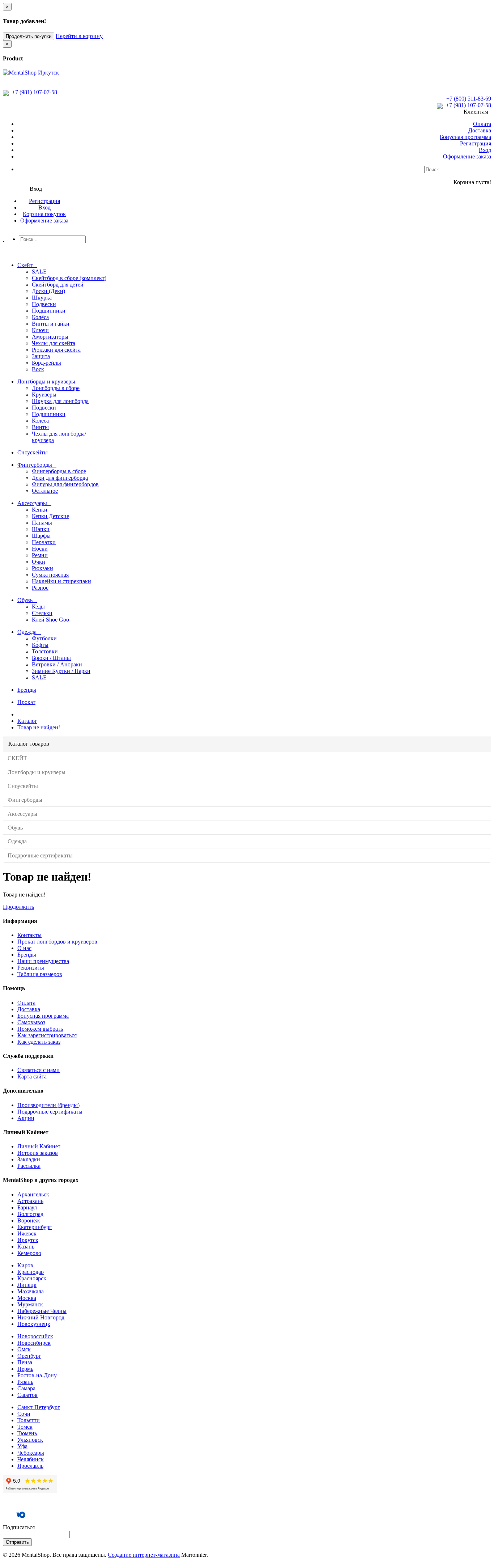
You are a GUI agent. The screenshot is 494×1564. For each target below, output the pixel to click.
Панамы (42, 523)
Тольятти (28, 1420)
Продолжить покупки (28, 36)
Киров (25, 1265)
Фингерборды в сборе (59, 471)
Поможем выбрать (40, 1029)
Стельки (42, 613)
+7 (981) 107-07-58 (33, 92)
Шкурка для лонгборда (60, 401)
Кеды (38, 606)
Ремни (40, 555)
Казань (25, 1246)
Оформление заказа (467, 156)
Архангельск (33, 1194)
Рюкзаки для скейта (56, 350)
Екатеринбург (34, 1227)
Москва (26, 1298)
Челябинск (30, 1459)
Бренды (26, 954)
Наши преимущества (43, 961)
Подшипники (48, 311)
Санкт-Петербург (38, 1407)
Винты (40, 427)
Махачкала (30, 1291)
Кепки (39, 510)
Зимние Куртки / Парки (61, 671)
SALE (39, 271)
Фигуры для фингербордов (65, 484)
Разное (40, 588)
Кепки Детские (50, 516)
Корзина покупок (44, 214)
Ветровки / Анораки (57, 664)
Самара (26, 1388)
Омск (24, 1349)
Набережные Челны (42, 1311)
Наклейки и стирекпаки (61, 581)
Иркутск (27, 1240)
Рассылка (29, 1166)
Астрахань (30, 1201)
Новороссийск (35, 1336)
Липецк (27, 1285)
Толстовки (45, 651)
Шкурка (42, 297)
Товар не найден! (38, 727)
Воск (38, 369)
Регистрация (475, 143)
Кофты (40, 645)
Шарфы (41, 536)
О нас (24, 948)
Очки (38, 562)
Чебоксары (30, 1453)
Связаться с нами (38, 1070)
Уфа (22, 1446)
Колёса (40, 317)
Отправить (17, 1542)
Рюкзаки (42, 568)
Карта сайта (32, 1076)
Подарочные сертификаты (49, 1112)
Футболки (44, 638)
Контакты (29, 935)
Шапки (41, 529)
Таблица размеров (39, 974)
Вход (485, 150)
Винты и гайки (50, 324)
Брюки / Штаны (51, 658)
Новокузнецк (33, 1324)
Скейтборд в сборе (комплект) (69, 278)
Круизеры (44, 394)
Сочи (23, 1414)
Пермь (25, 1369)
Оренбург (29, 1356)
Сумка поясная (50, 575)
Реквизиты (30, 968)
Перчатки (44, 542)
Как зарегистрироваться (47, 1035)
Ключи (40, 330)
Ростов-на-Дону (37, 1375)
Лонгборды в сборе (56, 388)
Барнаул (27, 1207)
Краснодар (30, 1272)
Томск (25, 1427)
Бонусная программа (465, 137)
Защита (41, 356)
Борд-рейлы (46, 363)
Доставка (479, 130)
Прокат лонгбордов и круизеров (57, 941)
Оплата (482, 124)
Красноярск (31, 1278)
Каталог (27, 721)
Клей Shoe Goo (50, 619)
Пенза (24, 1362)
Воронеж (28, 1220)
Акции (25, 1118)
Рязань (25, 1382)
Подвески (44, 304)
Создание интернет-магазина (144, 1555)
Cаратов (27, 1395)
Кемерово (29, 1253)
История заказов (37, 1153)
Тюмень (27, 1433)
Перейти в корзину (79, 36)
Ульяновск (30, 1440)
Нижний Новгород (40, 1317)
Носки (40, 549)
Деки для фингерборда (60, 478)
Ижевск (27, 1233)
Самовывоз (31, 1022)
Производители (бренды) (48, 1105)
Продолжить (18, 907)
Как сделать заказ (38, 1042)
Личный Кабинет (38, 1146)
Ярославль (30, 1466)
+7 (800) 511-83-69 (468, 99)
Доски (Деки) (48, 291)
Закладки (28, 1159)
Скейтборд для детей (58, 284)
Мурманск (30, 1304)
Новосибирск (34, 1343)
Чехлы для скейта (53, 343)
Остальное (45, 491)
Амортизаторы (50, 337)
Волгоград (30, 1214)
